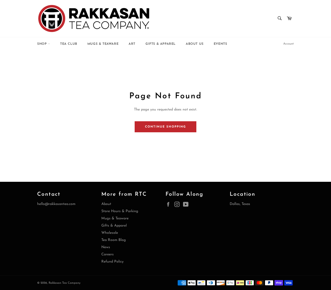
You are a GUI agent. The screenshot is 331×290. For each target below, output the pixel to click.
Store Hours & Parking (119, 211)
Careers (107, 254)
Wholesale (109, 233)
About (106, 204)
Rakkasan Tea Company (64, 282)
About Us (195, 44)
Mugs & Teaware (102, 44)
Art (132, 44)
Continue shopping (165, 126)
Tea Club (68, 44)
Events (220, 44)
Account (288, 43)
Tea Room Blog (113, 240)
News (105, 247)
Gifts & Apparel (160, 44)
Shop (42, 44)
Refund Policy (112, 261)
